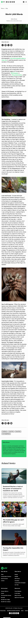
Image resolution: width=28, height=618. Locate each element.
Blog (7, 8)
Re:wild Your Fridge (5, 599)
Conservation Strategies (20, 582)
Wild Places (17, 578)
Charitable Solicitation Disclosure (13, 610)
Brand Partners (4, 578)
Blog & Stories (18, 595)
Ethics (22, 610)
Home (2, 8)
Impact (16, 574)
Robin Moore (14, 19)
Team (2, 574)
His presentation (17, 75)
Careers (2, 580)
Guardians (17, 580)
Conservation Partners (6, 576)
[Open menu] (26, 2)
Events (2, 593)
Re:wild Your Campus (6, 601)
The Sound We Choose (6, 595)
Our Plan (17, 584)
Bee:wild (3, 597)
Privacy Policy (3, 610)
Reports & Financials (19, 597)
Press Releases (18, 591)
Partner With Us (4, 591)
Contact (26, 610)
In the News (17, 593)
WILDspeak (14, 73)
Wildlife (16, 576)
